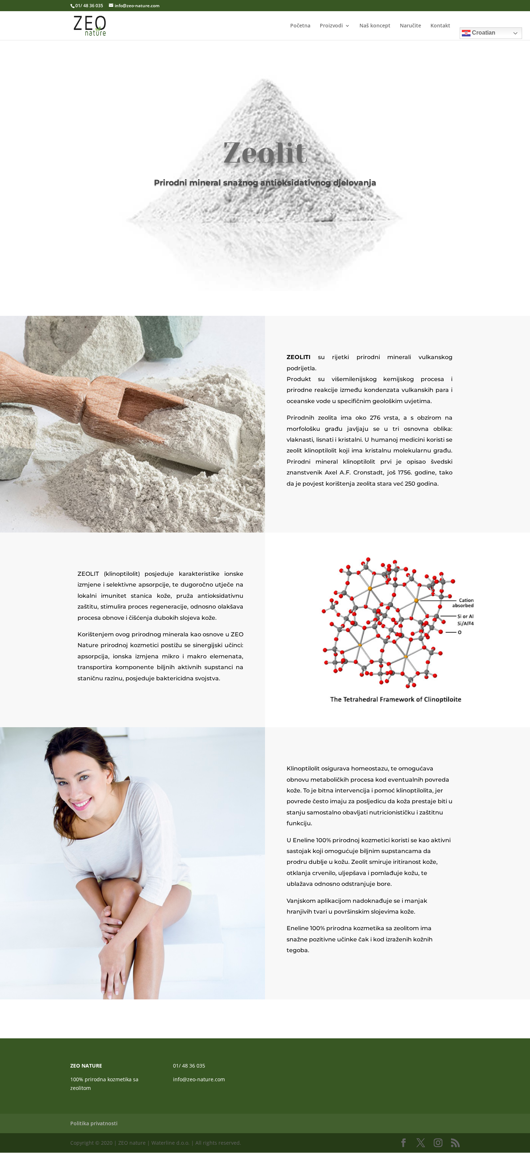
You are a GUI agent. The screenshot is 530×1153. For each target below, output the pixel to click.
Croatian (483, 33)
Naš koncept (374, 26)
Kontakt (440, 26)
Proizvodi (331, 26)
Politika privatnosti (94, 1123)
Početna (300, 26)
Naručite (410, 26)
